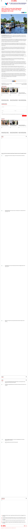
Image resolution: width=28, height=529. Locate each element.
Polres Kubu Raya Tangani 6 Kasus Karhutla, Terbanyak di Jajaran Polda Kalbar (5, 93)
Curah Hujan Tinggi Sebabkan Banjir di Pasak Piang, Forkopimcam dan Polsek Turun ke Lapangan (15, 384)
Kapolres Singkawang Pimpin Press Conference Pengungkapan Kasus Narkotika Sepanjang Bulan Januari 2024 (14, 439)
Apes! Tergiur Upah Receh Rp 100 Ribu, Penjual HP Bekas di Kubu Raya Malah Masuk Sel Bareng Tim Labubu (14, 519)
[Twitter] (14, 81)
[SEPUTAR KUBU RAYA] (14, 0)
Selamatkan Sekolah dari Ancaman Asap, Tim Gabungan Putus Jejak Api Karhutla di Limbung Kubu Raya (15, 211)
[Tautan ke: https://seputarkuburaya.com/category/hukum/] (26, 376)
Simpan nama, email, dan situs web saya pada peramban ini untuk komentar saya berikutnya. (13, 114)
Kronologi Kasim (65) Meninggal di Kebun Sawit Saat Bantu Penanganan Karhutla (14, 93)
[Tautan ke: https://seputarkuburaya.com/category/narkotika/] (26, 498)
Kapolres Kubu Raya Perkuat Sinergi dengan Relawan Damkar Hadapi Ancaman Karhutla (14, 321)
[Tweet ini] (23, 12)
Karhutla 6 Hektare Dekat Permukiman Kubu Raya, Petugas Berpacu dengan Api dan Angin (23, 93)
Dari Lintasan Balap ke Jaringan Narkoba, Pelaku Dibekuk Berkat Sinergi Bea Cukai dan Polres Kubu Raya (14, 522)
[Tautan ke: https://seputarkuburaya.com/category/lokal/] (26, 380)
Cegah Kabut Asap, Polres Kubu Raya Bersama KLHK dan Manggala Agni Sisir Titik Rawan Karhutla (15, 266)
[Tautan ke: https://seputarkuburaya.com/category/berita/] (26, 136)
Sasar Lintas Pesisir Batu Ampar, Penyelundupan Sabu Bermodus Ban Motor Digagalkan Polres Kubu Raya (14, 515)
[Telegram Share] (24, 12)
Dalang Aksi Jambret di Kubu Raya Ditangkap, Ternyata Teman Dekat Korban (6, 84)
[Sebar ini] (22, 12)
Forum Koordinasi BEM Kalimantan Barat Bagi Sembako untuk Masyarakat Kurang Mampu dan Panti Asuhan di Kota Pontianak (15, 382)
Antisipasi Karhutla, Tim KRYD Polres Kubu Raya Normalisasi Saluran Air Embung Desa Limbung (5, 100)
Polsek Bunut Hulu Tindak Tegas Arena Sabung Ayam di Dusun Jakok (21, 84)
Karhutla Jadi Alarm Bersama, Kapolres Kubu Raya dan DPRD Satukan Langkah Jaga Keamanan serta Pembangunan (22, 100)
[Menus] (1, 1)
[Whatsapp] (25, 12)
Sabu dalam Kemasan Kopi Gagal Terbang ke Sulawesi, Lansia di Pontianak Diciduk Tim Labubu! (14, 517)
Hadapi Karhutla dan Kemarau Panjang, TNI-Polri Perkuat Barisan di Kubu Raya (14, 155)
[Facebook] (12, 81)
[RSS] (15, 81)
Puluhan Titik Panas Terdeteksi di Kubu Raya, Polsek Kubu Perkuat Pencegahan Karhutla (14, 100)
